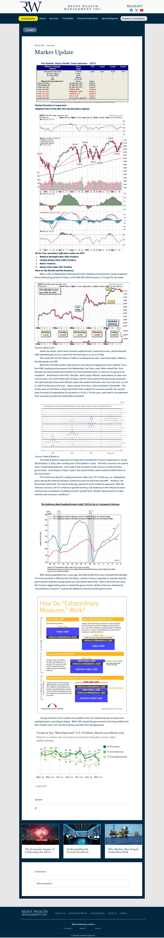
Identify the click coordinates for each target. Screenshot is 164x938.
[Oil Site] (123, 834)
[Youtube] (142, 10)
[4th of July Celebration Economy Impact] (40, 834)
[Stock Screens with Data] (82, 834)
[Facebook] (131, 10)
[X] (136, 10)
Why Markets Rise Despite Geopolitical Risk (123, 851)
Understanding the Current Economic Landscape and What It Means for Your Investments (80, 851)
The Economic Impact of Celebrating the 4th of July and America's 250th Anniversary (39, 851)
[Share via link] (36, 808)
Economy (38, 799)
